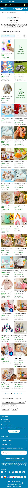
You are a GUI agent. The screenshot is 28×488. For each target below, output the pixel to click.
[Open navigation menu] (2, 8)
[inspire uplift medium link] (13, 472)
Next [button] (20, 393)
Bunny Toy (18, 17)
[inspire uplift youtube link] (16, 472)
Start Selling (19, 8)
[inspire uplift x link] (6, 472)
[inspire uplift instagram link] (9, 472)
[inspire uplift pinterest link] (20, 472)
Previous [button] (7, 393)
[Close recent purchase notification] (25, 479)
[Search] (26, 12)
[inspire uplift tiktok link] (23, 472)
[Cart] (26, 8)
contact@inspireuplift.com (8, 424)
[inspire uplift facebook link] (2, 472)
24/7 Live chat (6, 419)
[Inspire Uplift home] (5, 8)
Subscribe (23, 453)
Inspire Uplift (10, 17)
